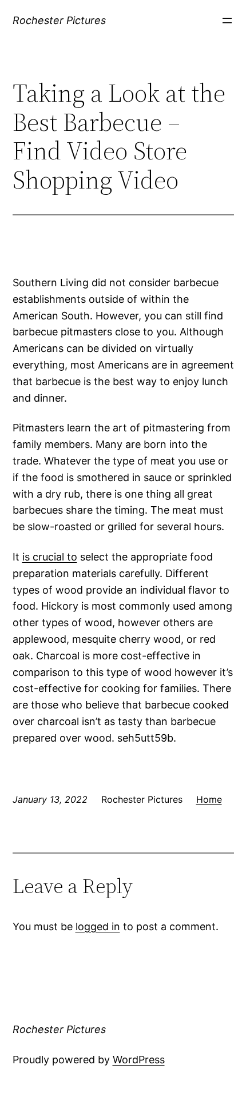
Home (209, 799)
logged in (98, 926)
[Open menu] (227, 20)
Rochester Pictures (59, 20)
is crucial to (49, 557)
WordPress (139, 1060)
